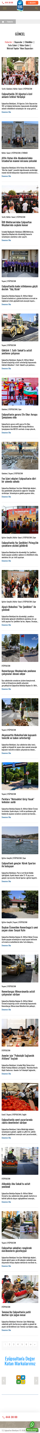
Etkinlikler (29, 42)
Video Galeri (25, 45)
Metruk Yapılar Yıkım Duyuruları (20, 48)
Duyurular (18, 42)
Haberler (10, 21)
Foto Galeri (12, 45)
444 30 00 (8, 2)
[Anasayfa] (3, 21)
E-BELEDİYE (32, 2)
